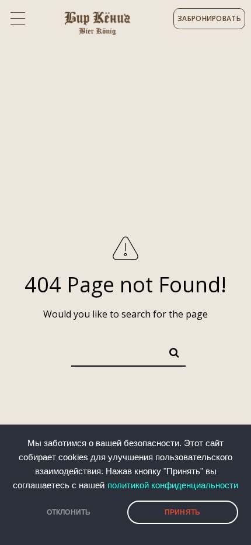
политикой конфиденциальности (172, 485)
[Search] (169, 350)
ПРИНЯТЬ (182, 512)
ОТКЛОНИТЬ (69, 512)
